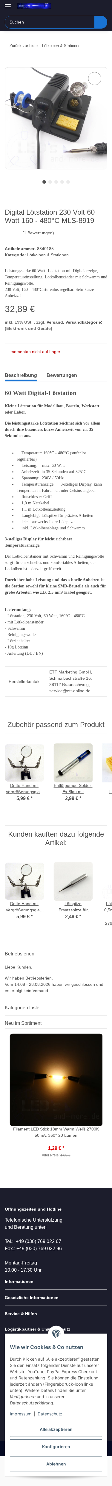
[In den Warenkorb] (9, 64)
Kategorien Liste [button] (22, 1007)
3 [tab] (56, 182)
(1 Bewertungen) (38, 232)
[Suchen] (100, 22)
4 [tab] (62, 182)
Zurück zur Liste (24, 45)
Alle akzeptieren (56, 1429)
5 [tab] (68, 182)
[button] (84, 7)
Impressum (20, 1413)
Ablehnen (56, 1463)
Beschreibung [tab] (21, 375)
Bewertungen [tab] (62, 375)
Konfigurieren (56, 1446)
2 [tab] (50, 182)
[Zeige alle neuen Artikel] (105, 1023)
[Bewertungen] (56, 1142)
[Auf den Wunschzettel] (94, 78)
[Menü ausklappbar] (8, 3)
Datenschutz (50, 1413)
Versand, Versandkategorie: (74, 322)
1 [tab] (44, 182)
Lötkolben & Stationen (48, 254)
